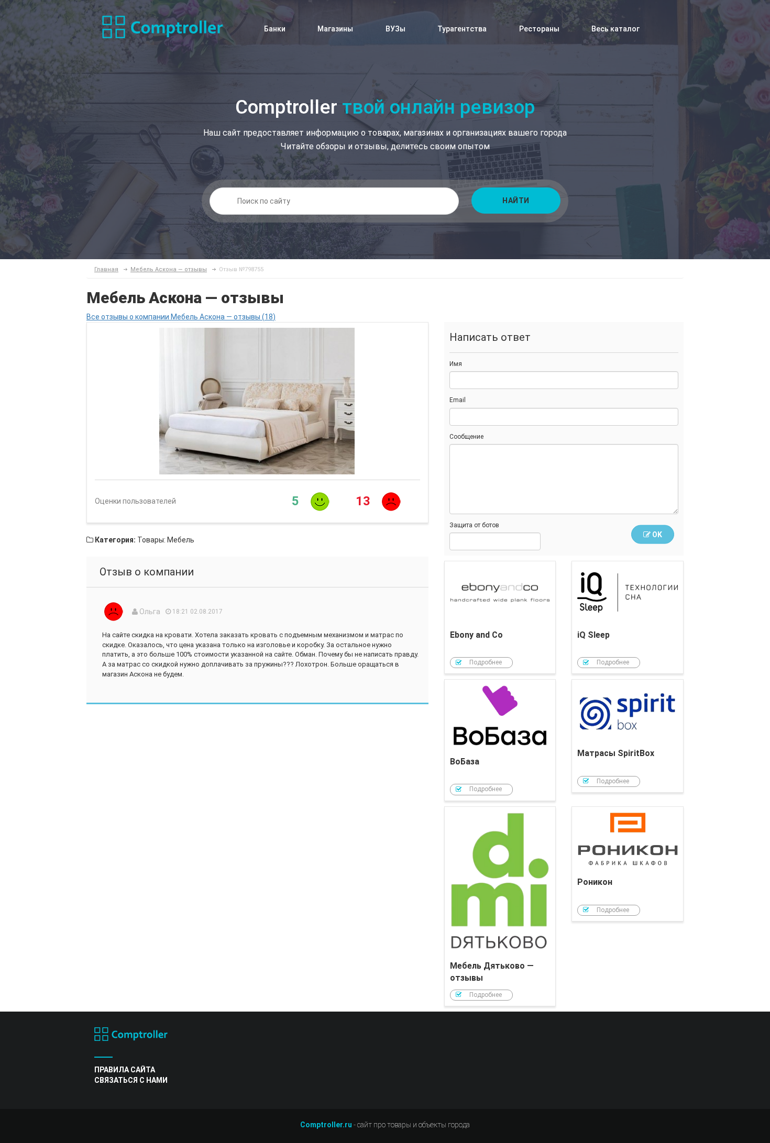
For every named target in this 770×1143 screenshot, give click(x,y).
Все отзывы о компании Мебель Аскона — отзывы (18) (181, 317)
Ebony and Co (500, 617)
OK (656, 534)
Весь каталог (615, 29)
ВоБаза (500, 740)
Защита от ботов (474, 525)
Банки (274, 29)
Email (457, 400)
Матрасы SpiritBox (627, 736)
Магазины (335, 29)
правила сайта (124, 1070)
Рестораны (539, 29)
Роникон (627, 864)
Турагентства (462, 29)
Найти (516, 200)
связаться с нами (131, 1080)
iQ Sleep (627, 617)
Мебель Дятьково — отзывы (500, 906)
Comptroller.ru (326, 1124)
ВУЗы (395, 29)
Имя (455, 364)
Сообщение (466, 436)
